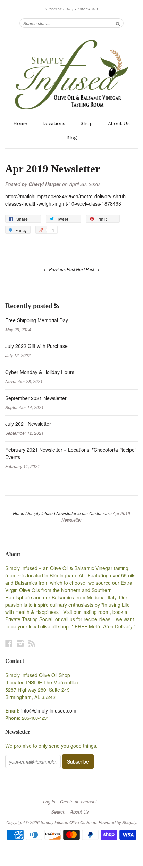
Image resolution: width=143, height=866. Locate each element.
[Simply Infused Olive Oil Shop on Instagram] (20, 643)
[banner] (71, 74)
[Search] (118, 23)
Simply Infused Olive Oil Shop (68, 822)
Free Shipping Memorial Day (36, 320)
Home (20, 123)
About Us (119, 123)
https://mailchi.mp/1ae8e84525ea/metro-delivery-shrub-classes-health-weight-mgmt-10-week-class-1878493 (66, 200)
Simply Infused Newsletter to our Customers (68, 513)
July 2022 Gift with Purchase (36, 345)
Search (58, 811)
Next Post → (87, 269)
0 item (59, 8)
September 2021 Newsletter (36, 397)
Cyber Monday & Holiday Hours (39, 371)
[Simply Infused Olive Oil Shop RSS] (32, 643)
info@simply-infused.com (48, 710)
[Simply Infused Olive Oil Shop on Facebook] (9, 643)
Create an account (78, 801)
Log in (49, 801)
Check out (88, 8)
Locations (53, 123)
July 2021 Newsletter (28, 423)
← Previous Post (59, 269)
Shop (87, 123)
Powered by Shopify (117, 822)
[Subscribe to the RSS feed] (56, 305)
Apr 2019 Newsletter (52, 169)
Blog (71, 137)
